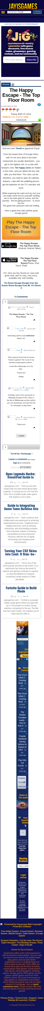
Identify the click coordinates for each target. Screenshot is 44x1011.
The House (37, 940)
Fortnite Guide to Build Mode (21, 589)
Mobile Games (15, 933)
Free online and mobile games (23, 6)
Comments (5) (21, 120)
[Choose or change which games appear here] (25, 826)
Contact (32, 1000)
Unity (25, 117)
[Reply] (33, 320)
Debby (27, 390)
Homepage (26, 454)
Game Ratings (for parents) (25, 999)
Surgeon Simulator (9, 940)
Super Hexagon (8, 943)
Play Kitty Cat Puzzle (22, 763)
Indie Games (29, 933)
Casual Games (27, 931)
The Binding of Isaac (26, 943)
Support (33, 998)
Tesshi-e (20, 148)
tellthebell (30, 336)
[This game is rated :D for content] (39, 120)
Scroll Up (15, 454)
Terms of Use (21, 998)
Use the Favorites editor (22, 848)
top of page (31, 459)
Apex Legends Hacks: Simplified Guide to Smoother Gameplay (20, 477)
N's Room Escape (12, 283)
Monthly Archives (23, 859)
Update (21, 436)
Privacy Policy (7, 998)
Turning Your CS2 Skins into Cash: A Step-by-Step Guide (20, 554)
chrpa (25, 419)
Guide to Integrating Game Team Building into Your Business (21, 508)
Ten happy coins (23, 168)
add (23, 832)
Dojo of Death (26, 945)
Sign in (16, 463)
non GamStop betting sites (30, 24)
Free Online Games (10, 931)
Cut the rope (25, 940)
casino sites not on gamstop (13, 24)
